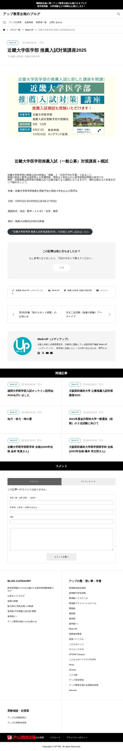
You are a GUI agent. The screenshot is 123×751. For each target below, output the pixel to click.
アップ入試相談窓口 (17, 717)
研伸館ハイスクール (78, 598)
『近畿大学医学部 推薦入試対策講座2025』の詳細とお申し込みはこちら (50, 231)
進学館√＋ (12, 616)
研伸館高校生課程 (77, 588)
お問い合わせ (56, 22)
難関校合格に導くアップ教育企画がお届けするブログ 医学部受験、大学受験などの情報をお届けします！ (61, 4)
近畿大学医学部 (32, 56)
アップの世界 (15, 22)
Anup (71, 664)
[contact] (51, 353)
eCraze (72, 669)
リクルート (55, 737)
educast (72, 690)
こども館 (73, 675)
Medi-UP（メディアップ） (33, 290)
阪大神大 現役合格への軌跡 (20, 606)
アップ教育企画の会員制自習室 (83, 685)
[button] (4, 22)
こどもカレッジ (76, 644)
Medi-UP (55, 290)
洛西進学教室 (75, 634)
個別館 (72, 613)
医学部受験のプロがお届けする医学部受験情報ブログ (31, 589)
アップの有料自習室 (17, 722)
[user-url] (39, 353)
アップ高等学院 (76, 680)
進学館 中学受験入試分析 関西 (22, 611)
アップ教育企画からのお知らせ (22, 621)
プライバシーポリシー (76, 737)
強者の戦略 (13, 601)
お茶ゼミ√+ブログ (16, 596)
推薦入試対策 (16, 56)
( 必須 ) (23, 498)
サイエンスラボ (76, 649)
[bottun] (118, 14)
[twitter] (43, 353)
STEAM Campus (77, 654)
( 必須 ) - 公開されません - (24, 507)
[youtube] (47, 353)
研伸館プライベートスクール (82, 603)
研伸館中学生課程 (77, 593)
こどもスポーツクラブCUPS (82, 659)
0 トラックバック (88, 481)
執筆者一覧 (41, 22)
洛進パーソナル (76, 639)
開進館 (72, 608)
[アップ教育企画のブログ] (22, 737)
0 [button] (63, 268)
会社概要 (40, 737)
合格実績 (29, 22)
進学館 (72, 618)
